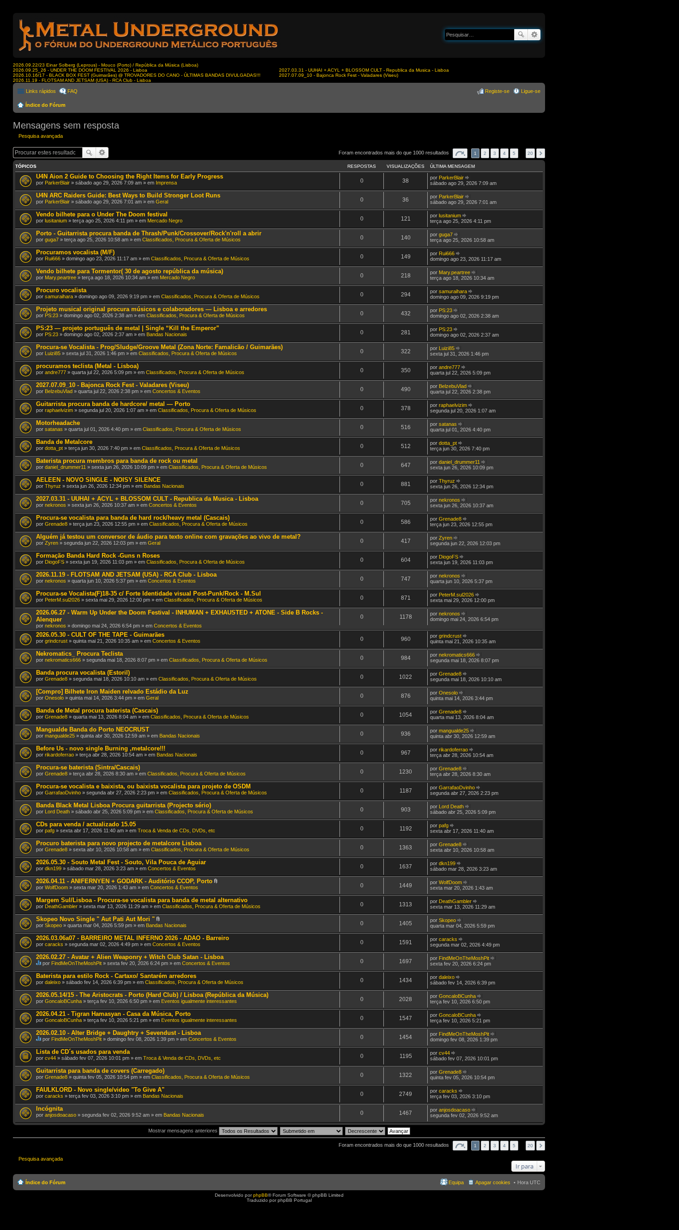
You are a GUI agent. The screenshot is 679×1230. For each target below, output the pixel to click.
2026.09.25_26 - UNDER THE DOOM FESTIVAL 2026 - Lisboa (80, 70)
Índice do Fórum (45, 105)
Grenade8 (56, 524)
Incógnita (49, 1108)
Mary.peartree (60, 277)
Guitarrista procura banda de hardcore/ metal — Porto (113, 403)
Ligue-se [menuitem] (530, 91)
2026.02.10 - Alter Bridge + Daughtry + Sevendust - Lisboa (118, 1032)
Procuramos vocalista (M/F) (75, 252)
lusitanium (56, 220)
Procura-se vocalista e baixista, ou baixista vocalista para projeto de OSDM (143, 786)
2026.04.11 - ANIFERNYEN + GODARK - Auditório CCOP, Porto (124, 881)
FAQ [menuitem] (72, 91)
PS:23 (51, 315)
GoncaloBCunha (63, 1001)
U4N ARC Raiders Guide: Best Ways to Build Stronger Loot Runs (128, 195)
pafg (50, 830)
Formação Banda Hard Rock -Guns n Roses (98, 555)
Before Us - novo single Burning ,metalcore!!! (100, 748)
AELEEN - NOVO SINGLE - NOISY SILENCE (98, 479)
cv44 (50, 1058)
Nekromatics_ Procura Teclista (79, 653)
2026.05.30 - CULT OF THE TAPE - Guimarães (100, 634)
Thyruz (53, 486)
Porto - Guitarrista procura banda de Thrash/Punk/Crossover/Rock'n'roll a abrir (148, 233)
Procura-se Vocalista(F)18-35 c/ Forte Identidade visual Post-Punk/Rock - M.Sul (148, 593)
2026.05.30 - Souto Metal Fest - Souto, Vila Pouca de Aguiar (121, 862)
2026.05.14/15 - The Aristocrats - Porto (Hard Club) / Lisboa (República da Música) (152, 994)
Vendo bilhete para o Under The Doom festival (102, 214)
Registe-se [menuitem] (497, 91)
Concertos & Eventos (176, 391)
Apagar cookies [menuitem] (492, 1182)
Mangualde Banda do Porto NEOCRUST (92, 729)
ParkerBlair (57, 182)
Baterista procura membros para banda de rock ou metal (117, 460)
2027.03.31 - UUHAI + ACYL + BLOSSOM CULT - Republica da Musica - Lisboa (364, 70)
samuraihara (59, 296)
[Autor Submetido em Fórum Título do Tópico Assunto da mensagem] (312, 1130)
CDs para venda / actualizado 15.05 (86, 824)
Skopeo (53, 925)
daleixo (53, 982)
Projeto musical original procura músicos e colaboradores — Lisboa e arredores (151, 309)
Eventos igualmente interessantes (199, 1001)
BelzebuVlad (59, 391)
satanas (54, 429)
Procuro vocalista (61, 290)
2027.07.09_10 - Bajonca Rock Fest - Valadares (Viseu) (338, 75)
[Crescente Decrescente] (365, 1130)
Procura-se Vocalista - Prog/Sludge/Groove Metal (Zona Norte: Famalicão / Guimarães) (159, 347)
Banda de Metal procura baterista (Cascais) (97, 710)
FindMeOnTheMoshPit (76, 963)
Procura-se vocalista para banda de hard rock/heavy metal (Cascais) (133, 517)
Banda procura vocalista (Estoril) (83, 672)
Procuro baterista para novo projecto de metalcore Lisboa (118, 843)
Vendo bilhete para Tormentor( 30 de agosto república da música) (129, 271)
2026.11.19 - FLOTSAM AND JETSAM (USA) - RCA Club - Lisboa (82, 80)
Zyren (51, 543)
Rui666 (53, 258)
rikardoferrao (59, 754)
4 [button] (504, 153)
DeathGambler (61, 906)
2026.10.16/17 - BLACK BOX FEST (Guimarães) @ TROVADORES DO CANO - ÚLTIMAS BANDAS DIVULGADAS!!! (137, 75)
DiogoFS (54, 562)
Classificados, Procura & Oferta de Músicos (191, 239)
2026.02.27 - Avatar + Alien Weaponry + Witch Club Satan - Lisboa (130, 956)
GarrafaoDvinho (63, 792)
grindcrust (56, 641)
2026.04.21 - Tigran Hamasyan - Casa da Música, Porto (113, 1013)
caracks (54, 944)
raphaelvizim (59, 410)
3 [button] (494, 153)
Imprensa (166, 182)
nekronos (55, 505)
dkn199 (53, 868)
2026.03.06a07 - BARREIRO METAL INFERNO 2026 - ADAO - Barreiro (132, 938)
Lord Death (57, 811)
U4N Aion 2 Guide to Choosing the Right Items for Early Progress (129, 176)
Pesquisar (521, 34)
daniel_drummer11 (65, 467)
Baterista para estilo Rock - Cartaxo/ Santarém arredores (116, 975)
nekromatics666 (63, 660)
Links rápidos (41, 91)
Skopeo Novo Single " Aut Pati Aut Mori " (95, 919)
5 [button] (514, 153)
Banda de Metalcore (64, 441)
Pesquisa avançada (534, 34)
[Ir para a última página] (467, 177)
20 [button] (530, 153)
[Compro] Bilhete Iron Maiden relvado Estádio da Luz (112, 691)
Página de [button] (460, 153)
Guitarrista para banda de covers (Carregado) (100, 1070)
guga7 (52, 239)
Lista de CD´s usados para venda (83, 1051)
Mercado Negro (164, 220)
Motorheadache (58, 422)
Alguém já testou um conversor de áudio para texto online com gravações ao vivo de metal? (168, 536)
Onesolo (54, 698)
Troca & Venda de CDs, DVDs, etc (176, 830)
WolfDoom (56, 887)
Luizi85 (53, 353)
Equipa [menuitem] (456, 1182)
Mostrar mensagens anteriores (183, 1130)
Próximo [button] (540, 153)
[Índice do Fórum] (149, 52)
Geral (162, 201)
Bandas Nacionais (166, 334)
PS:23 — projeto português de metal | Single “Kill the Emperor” (127, 328)
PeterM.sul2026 (62, 600)
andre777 (55, 372)
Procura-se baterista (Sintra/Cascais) (88, 767)
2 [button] (485, 153)
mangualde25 (60, 735)
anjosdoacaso (60, 1115)
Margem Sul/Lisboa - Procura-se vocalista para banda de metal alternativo (142, 900)
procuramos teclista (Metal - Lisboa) (87, 366)
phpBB (260, 1195)
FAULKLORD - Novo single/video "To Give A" (100, 1089)
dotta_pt (54, 448)
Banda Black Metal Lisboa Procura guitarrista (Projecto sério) (123, 805)
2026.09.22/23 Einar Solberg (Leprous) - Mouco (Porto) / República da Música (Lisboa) (105, 65)
